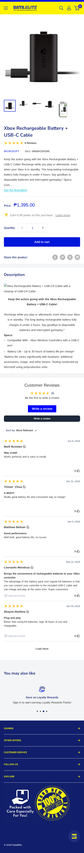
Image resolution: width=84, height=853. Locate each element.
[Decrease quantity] (22, 228)
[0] (76, 8)
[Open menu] (6, 8)
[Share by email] (77, 257)
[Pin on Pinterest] (62, 257)
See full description (15, 190)
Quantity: (9, 227)
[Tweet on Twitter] (70, 257)
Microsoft (11, 151)
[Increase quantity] (43, 228)
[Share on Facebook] (55, 257)
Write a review (42, 408)
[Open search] (61, 8)
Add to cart (42, 242)
